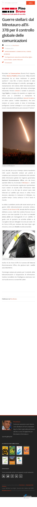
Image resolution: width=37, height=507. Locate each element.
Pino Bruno (16, 45)
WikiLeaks (20, 59)
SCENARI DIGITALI (21, 51)
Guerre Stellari (8, 59)
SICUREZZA (7, 54)
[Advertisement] (19, 285)
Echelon (17, 91)
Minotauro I (26, 183)
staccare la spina (29, 98)
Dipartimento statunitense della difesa (17, 57)
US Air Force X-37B (13, 209)
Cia (6, 57)
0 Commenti (8, 62)
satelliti (15, 59)
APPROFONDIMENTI (10, 51)
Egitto (30, 57)
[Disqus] (18, 326)
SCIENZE (29, 51)
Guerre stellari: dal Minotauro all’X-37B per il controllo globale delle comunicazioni (18, 30)
